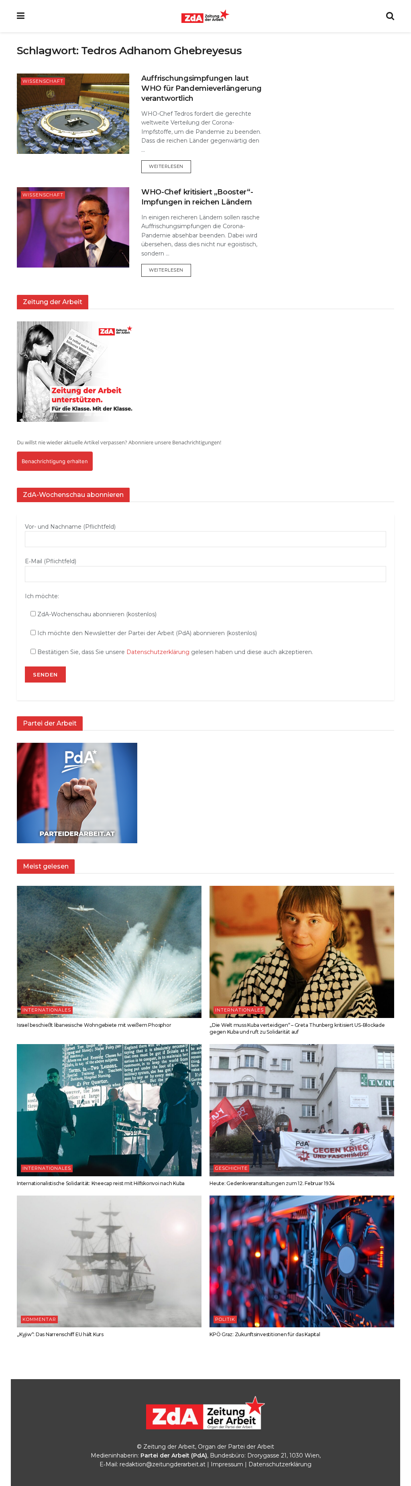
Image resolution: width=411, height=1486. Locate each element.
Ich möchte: (42, 596)
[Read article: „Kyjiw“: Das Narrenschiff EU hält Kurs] (109, 1262)
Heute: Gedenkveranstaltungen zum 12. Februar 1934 (272, 1183)
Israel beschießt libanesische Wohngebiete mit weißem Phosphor (94, 1025)
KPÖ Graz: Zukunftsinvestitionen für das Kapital (265, 1334)
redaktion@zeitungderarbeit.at (163, 1464)
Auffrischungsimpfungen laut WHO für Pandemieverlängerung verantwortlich (201, 88)
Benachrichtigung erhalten (55, 461)
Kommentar (39, 1319)
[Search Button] (390, 16)
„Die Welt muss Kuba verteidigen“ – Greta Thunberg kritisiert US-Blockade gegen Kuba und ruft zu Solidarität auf (297, 1028)
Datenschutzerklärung (157, 652)
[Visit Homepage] (205, 16)
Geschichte (231, 1168)
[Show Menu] (20, 16)
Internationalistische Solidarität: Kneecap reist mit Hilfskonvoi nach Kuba (101, 1183)
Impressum (227, 1464)
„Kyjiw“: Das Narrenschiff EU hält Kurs (60, 1334)
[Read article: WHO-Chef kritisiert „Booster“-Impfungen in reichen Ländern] (73, 227)
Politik (225, 1319)
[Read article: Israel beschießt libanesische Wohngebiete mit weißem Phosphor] (109, 952)
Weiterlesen (170, 166)
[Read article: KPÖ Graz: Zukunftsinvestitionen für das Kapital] (302, 1262)
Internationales (46, 1010)
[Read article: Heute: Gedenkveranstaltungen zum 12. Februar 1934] (302, 1110)
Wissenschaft (42, 81)
